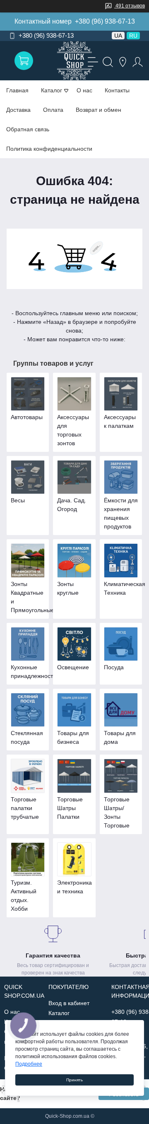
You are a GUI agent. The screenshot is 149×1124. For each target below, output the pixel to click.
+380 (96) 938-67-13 (105, 21)
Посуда (114, 667)
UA (118, 35)
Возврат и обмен (98, 109)
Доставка (18, 109)
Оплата (53, 109)
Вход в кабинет (68, 1003)
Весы (18, 500)
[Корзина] (23, 60)
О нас (84, 90)
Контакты (117, 90)
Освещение (73, 667)
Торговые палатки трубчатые (25, 808)
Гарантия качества (53, 955)
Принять (74, 1080)
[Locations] (122, 61)
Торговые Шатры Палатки (70, 808)
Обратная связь (27, 129)
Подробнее (28, 1064)
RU (133, 35)
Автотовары (27, 417)
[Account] (136, 61)
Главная (17, 90)
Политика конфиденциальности (49, 148)
